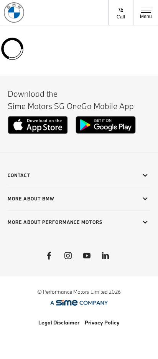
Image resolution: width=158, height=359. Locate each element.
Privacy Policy (102, 322)
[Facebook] (49, 255)
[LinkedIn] (105, 255)
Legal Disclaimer (58, 322)
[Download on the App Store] (38, 132)
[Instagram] (68, 255)
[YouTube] (86, 255)
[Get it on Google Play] (106, 132)
